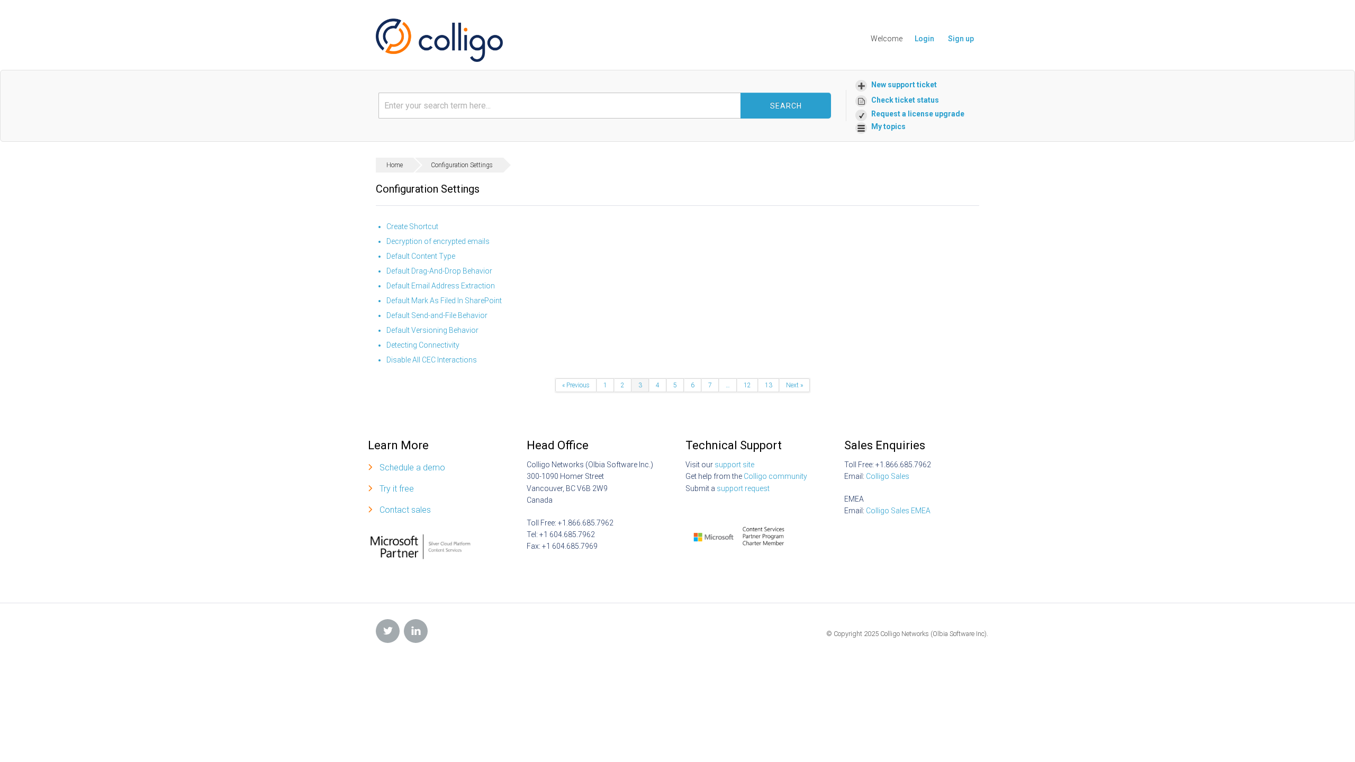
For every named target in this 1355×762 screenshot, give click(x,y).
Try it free (397, 489)
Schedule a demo (412, 467)
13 (768, 385)
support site (734, 464)
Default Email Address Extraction (440, 286)
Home (394, 165)
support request (743, 488)
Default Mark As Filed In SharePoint (444, 300)
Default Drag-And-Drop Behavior (439, 271)
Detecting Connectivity (422, 345)
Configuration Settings (462, 165)
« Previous (576, 385)
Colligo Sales (887, 476)
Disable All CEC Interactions (431, 360)
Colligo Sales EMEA (898, 510)
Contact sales (405, 510)
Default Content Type (420, 256)
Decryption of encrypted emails (438, 241)
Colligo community (775, 476)
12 (747, 385)
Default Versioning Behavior (432, 330)
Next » (794, 385)
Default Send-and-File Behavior (436, 315)
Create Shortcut (412, 226)
